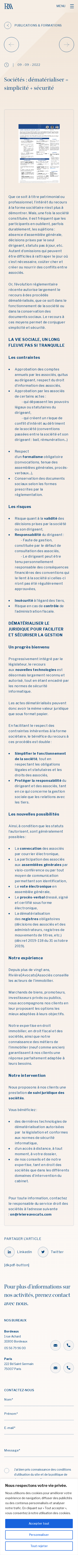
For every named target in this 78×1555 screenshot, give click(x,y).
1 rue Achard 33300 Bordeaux (15, 1340)
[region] (39, 1517)
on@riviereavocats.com (30, 1214)
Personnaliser (39, 1534)
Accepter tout (39, 1523)
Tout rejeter (39, 1546)
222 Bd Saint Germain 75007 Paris (18, 1364)
